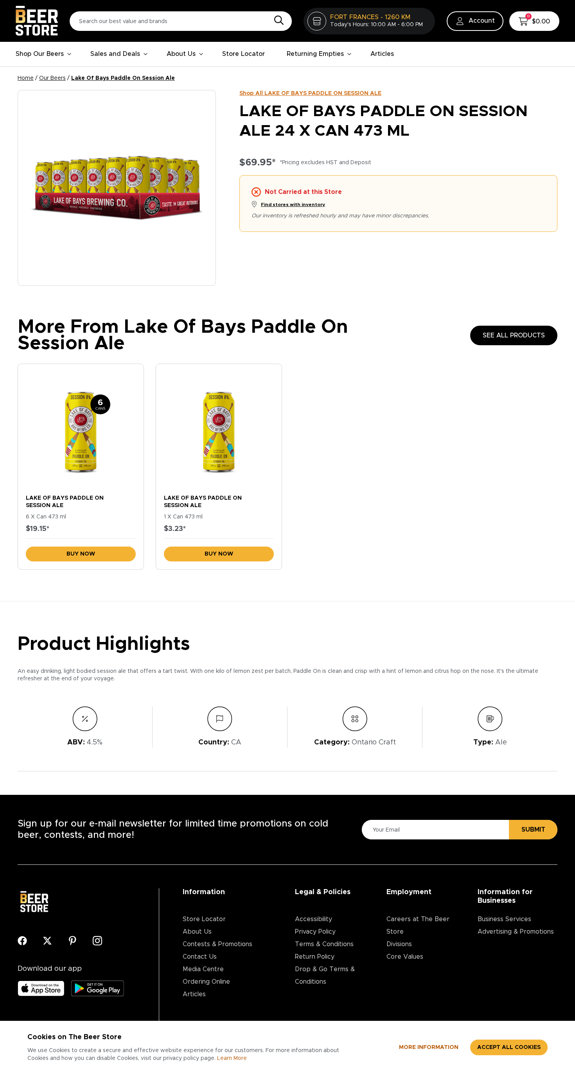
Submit (533, 830)
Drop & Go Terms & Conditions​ (325, 975)
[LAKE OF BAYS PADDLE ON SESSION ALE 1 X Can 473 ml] (219, 427)
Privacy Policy (315, 932)
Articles (382, 54)
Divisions (399, 944)
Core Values (404, 957)
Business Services (504, 919)
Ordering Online (206, 982)
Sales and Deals (115, 54)
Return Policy (314, 957)
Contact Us (200, 957)
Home (26, 78)
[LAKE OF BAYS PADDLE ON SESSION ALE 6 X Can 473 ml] (81, 427)
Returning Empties (315, 54)
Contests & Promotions (217, 944)
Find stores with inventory (293, 204)
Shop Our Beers (40, 54)
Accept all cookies (509, 1047)
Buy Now (80, 554)
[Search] (277, 20)
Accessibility (313, 919)
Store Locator (243, 54)
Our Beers (52, 78)
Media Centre (203, 969)
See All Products (514, 335)
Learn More (232, 1058)
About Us (181, 54)
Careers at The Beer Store (417, 925)
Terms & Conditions (324, 944)
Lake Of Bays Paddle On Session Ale (123, 78)
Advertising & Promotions (516, 932)
